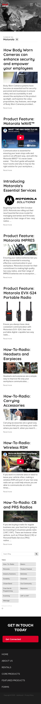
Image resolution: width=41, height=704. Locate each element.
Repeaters (24, 588)
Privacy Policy (29, 695)
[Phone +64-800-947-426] (36, 4)
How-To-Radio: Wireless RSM (16, 445)
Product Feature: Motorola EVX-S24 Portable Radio (19, 292)
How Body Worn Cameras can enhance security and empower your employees (19, 59)
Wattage (6, 601)
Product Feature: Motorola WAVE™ (18, 121)
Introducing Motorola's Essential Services (19, 185)
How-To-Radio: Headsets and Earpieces (16, 353)
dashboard (20, 695)
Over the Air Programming (8, 589)
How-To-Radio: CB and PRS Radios (19, 504)
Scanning (6, 596)
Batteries (23, 574)
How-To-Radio (8, 564)
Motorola (6, 569)
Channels (23, 579)
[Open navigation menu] (31, 4)
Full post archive (7, 606)
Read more (7, 108)
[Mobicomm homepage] (15, 4)
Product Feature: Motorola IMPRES (19, 238)
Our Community (26, 584)
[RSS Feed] (2, 608)
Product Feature (26, 569)
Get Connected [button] (13, 639)
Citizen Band (7, 584)
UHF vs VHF (24, 596)
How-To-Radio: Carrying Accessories (16, 400)
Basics (22, 564)
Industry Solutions (9, 574)
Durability (6, 579)
